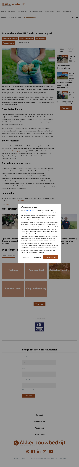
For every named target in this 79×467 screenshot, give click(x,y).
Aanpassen (26, 257)
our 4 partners (30, 210)
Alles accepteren (51, 257)
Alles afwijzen (38, 257)
